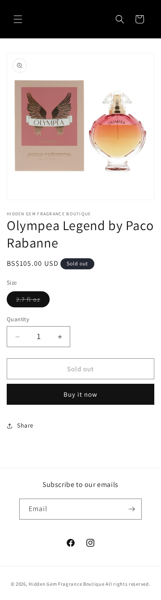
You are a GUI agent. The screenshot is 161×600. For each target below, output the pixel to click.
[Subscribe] (131, 509)
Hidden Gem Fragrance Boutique (66, 584)
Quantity (18, 319)
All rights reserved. (128, 584)
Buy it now (80, 394)
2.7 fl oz (33, 301)
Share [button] (25, 425)
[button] (18, 19)
